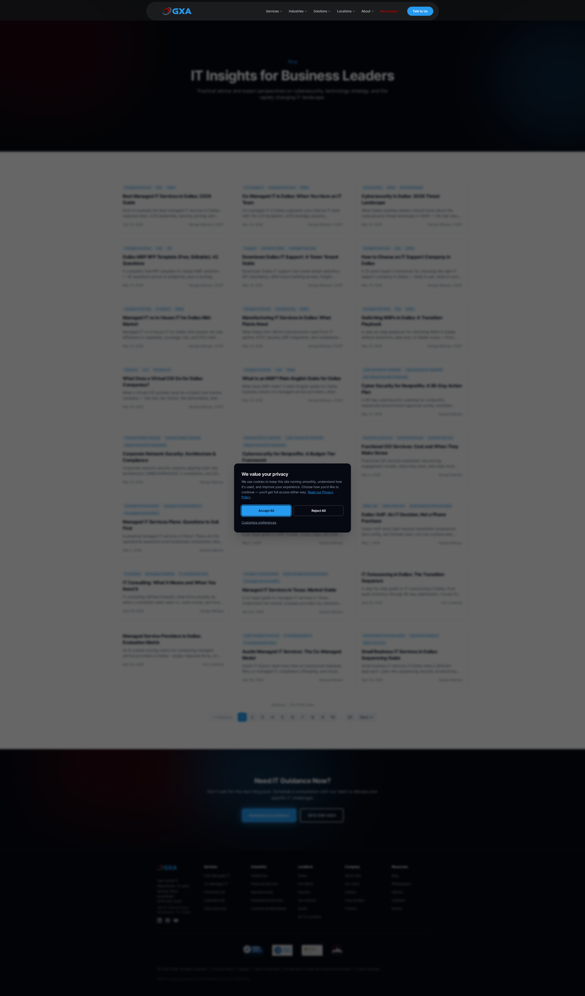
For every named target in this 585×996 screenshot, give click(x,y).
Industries (296, 11)
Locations (344, 11)
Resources (388, 11)
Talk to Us (420, 11)
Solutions (320, 11)
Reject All (318, 511)
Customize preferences (259, 522)
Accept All (266, 511)
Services (272, 11)
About (366, 11)
